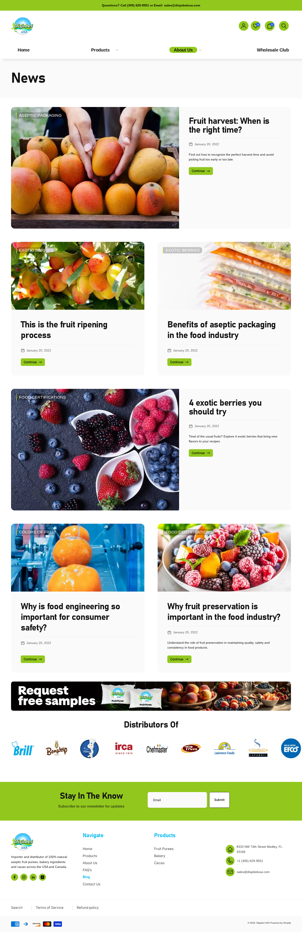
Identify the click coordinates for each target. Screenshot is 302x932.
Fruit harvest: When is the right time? (229, 125)
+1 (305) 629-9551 (250, 861)
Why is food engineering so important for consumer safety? (70, 617)
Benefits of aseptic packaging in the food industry (221, 330)
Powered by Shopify (280, 923)
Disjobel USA (263, 923)
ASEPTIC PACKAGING (40, 115)
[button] (270, 26)
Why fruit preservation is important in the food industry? (223, 612)
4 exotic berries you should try (225, 407)
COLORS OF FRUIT (37, 532)
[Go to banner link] (151, 696)
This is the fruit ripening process (64, 330)
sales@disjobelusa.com (253, 872)
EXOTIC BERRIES (36, 250)
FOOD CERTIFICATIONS (42, 397)
